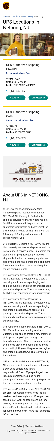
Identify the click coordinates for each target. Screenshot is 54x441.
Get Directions (38, 98)
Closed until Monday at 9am (20, 120)
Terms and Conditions (34, 426)
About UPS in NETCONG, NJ (26, 197)
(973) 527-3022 (18, 138)
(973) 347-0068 (18, 91)
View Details (15, 98)
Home (6, 16)
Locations (15, 16)
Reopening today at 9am (18, 73)
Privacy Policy (16, 426)
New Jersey (27, 16)
